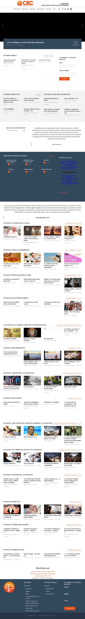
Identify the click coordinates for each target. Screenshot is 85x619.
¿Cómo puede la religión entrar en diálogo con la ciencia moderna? (71, 480)
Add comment (75, 45)
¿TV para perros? (29, 386)
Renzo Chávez (47, 340)
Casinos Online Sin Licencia (32, 611)
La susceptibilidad (8, 109)
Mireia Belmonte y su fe (30, 437)
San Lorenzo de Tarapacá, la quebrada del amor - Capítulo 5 (72, 530)
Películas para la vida (70, 275)
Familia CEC (25, 9)
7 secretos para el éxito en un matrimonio (52, 303)
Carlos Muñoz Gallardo (8, 465)
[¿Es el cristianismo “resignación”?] (73, 231)
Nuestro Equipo (50, 588)
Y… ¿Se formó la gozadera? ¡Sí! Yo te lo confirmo (72, 554)
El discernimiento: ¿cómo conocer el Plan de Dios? (31, 362)
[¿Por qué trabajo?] (32, 457)
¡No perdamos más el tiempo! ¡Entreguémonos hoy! (52, 554)
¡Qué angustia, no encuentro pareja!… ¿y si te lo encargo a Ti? (11, 555)
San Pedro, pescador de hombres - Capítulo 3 (30, 529)
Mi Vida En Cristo (27, 365)
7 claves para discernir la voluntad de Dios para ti (10, 352)
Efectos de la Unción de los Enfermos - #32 (71, 264)
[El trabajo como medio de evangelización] (52, 457)
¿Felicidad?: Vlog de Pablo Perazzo (28, 161)
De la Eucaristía (48, 338)
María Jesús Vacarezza (8, 305)
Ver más (38, 94)
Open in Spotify (63, 192)
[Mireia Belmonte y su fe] (32, 431)
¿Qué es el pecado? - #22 (71, 98)
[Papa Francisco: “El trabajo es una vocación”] (73, 457)
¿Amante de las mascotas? (70, 373)
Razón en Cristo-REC (48, 240)
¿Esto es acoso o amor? (27, 60)
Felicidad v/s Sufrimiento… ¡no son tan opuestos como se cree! (72, 111)
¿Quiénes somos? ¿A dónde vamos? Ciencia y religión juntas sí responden (11, 480)
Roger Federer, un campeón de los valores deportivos (52, 110)
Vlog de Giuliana (28, 169)
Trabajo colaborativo (9, 463)
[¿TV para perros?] (32, 380)
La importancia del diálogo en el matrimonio (11, 516)
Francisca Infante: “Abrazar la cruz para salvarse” (52, 237)
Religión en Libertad (48, 305)
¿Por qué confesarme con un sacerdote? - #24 (32, 109)
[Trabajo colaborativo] (12, 457)
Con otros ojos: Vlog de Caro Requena (11, 161)
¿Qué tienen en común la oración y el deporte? (65, 423)
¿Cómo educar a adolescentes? (72, 515)
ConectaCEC (17, 9)
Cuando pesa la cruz (71, 223)
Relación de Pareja (71, 298)
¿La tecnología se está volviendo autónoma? (25, 42)
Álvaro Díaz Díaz (7, 267)
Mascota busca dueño (70, 386)
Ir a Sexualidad (72, 398)
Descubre (33, 9)
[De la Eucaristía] (52, 332)
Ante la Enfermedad (71, 250)
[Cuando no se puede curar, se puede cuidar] (12, 257)
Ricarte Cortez (24, 61)
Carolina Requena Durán (8, 238)
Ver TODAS (50, 156)
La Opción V (6, 406)
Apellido (66, 594)
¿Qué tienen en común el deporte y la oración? (51, 437)
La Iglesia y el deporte (9, 437)
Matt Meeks (26, 342)
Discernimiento (72, 348)
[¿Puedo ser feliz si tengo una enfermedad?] (32, 257)
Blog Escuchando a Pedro (69, 467)
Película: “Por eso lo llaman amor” (72, 312)
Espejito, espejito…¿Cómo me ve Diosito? (72, 289)
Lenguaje (27, 591)
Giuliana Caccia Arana (28, 102)
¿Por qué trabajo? (29, 463)
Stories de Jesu (72, 550)
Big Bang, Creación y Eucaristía (30, 339)
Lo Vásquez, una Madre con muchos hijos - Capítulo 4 (52, 529)
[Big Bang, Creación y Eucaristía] (32, 332)
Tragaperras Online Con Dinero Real (42, 578)
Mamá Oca (73, 502)
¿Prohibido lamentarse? (10, 237)
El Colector (5, 104)
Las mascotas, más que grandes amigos (50, 387)
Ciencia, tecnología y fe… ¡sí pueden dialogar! (52, 479)
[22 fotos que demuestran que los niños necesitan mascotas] (12, 380)
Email (61, 62)
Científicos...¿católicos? (70, 475)
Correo (66, 600)
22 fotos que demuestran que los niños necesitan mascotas (11, 387)
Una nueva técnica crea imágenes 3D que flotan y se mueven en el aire (11, 100)
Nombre (66, 587)
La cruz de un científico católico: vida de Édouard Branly (31, 238)
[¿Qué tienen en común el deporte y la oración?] (52, 431)
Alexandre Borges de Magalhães (51, 113)
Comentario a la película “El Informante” (11, 280)
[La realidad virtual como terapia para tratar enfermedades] (52, 257)
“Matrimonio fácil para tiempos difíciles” (30, 516)
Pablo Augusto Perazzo (69, 114)
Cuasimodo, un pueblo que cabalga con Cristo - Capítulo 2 (11, 530)
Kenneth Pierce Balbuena (9, 110)
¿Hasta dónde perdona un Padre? (51, 99)
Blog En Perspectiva (7, 390)
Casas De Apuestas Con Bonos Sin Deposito (42, 573)
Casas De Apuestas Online (42, 576)
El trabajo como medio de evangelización (51, 464)
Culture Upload (42, 61)
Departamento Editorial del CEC (31, 112)
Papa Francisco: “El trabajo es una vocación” (73, 464)
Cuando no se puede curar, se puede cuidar (11, 264)
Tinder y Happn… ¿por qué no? (32, 554)
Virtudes (11, 169)
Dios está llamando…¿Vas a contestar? (72, 362)
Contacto (48, 9)
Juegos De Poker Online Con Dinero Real (42, 571)
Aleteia (45, 440)
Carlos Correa (67, 315)
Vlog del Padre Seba (46, 169)
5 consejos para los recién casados (31, 303)
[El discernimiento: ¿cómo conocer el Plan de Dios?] (32, 355)
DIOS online (28, 588)
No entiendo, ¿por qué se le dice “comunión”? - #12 (71, 330)
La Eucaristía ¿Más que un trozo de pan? (66, 325)
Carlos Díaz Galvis (20, 45)
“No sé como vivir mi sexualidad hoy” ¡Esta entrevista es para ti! (70, 404)
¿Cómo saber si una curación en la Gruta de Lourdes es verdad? (10, 61)
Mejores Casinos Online (31, 605)
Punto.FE (46, 160)
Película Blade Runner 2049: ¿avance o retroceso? (32, 280)
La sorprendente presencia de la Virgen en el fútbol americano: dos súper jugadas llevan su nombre (72, 439)
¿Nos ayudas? (40, 9)
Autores (48, 591)
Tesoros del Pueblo (71, 525)
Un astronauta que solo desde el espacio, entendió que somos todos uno (32, 480)
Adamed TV (46, 269)
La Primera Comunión (9, 338)
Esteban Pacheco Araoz (49, 467)
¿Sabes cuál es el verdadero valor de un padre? (31, 99)
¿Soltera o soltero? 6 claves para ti (51, 362)
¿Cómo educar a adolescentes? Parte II (52, 516)
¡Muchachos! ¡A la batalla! (51, 402)
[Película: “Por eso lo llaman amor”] (73, 305)
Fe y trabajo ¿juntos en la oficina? (67, 450)
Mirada (27, 593)
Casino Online (28, 608)
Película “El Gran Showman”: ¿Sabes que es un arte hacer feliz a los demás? (52, 280)
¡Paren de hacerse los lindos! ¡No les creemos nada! (11, 303)
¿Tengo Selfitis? (43, 60)
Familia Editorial (50, 593)
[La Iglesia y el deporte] (12, 431)
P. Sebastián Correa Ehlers (70, 100)
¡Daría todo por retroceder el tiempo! (11, 403)
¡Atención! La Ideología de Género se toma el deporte (31, 403)
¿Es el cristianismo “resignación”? (69, 237)
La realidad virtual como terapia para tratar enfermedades (51, 265)
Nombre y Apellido (64, 70)
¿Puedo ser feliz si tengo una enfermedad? (32, 264)
